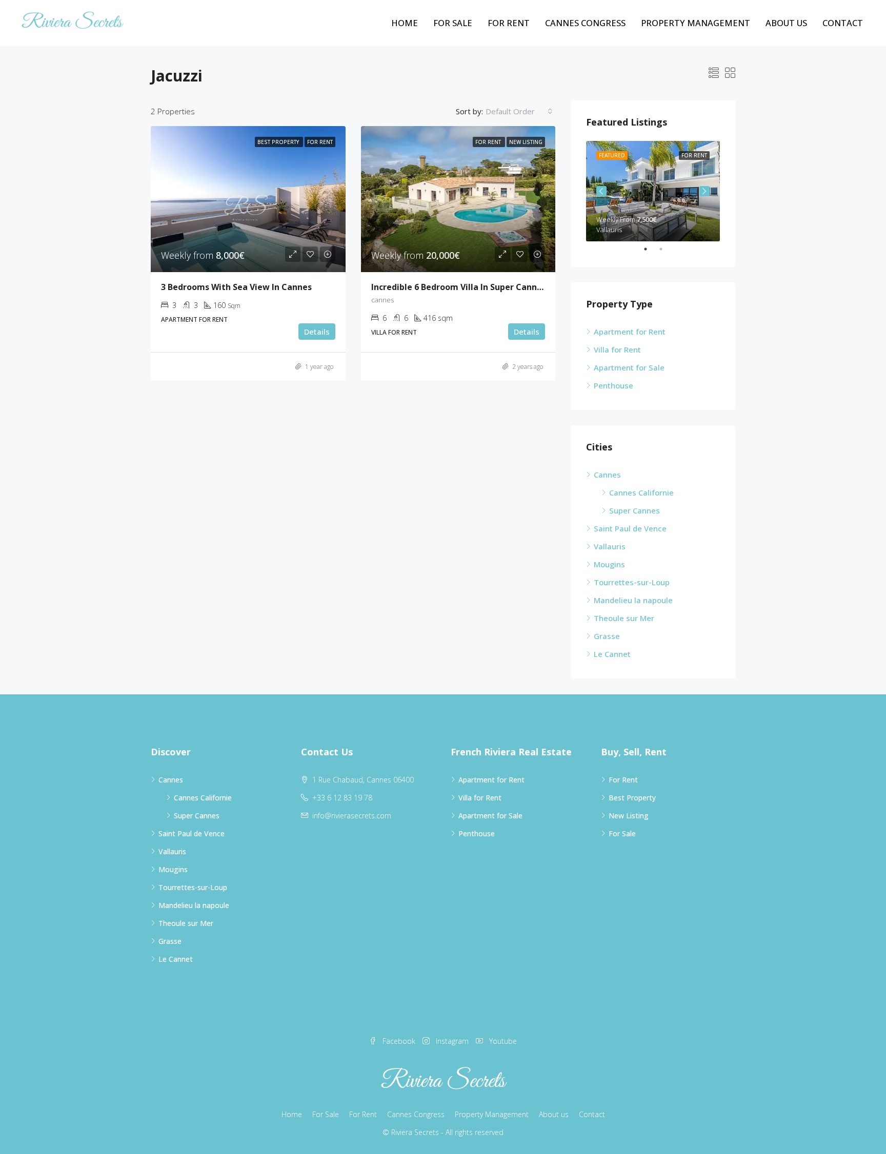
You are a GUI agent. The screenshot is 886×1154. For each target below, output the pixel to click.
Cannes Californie (641, 492)
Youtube (502, 1041)
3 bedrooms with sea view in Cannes (236, 287)
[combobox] (519, 111)
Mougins (609, 564)
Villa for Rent (617, 349)
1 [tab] (651, 249)
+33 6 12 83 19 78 (342, 797)
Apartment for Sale (629, 367)
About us (786, 23)
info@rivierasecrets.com (351, 815)
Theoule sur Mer (624, 618)
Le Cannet (612, 654)
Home (404, 23)
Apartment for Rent (630, 331)
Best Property (632, 797)
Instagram (452, 1041)
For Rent (509, 23)
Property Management (695, 23)
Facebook (398, 1041)
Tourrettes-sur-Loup (632, 582)
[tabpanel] (653, 191)
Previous (601, 191)
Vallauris (610, 546)
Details (317, 331)
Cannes (607, 474)
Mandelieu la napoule (633, 600)
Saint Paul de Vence (630, 528)
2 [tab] (666, 249)
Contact (842, 23)
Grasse (607, 636)
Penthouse (613, 385)
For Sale (452, 23)
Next (704, 191)
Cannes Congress (585, 23)
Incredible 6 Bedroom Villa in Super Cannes (458, 287)
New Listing (629, 815)
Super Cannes (634, 510)
